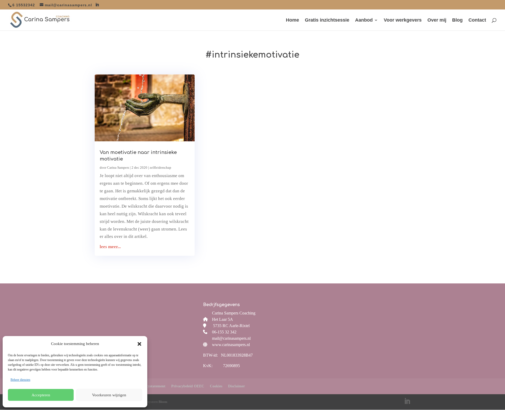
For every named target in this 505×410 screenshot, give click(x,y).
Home (292, 20)
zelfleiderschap (160, 167)
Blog (457, 20)
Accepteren (41, 395)
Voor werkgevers (403, 20)
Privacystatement (151, 386)
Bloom (163, 402)
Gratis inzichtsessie (327, 20)
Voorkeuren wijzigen (109, 395)
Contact (477, 20)
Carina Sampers (118, 167)
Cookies (216, 386)
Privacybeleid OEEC (187, 386)
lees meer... (110, 246)
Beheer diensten (20, 380)
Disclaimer (236, 386)
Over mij (436, 20)
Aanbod (364, 20)
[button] (139, 344)
